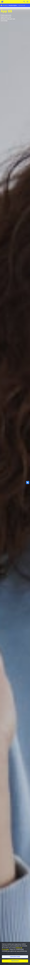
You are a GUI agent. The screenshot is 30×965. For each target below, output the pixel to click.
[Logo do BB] (2, 1)
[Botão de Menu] (27, 1)
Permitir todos (15, 960)
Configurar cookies (15, 956)
